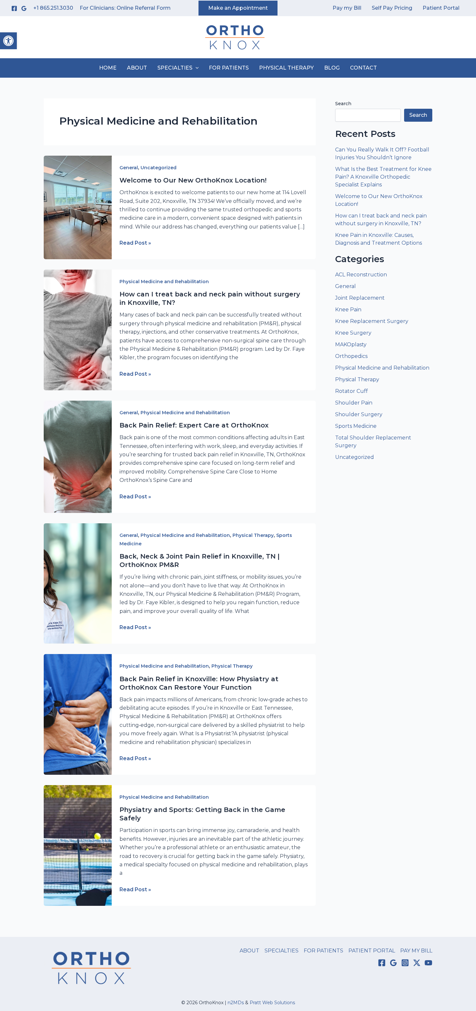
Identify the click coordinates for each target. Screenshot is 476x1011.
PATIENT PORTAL (371, 951)
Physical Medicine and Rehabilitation (164, 281)
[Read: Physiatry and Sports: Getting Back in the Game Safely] (78, 845)
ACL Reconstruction (361, 275)
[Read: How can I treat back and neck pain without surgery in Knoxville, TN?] (78, 330)
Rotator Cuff (351, 391)
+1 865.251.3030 (53, 8)
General (128, 168)
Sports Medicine (356, 426)
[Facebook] (14, 8)
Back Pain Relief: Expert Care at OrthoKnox (193, 425)
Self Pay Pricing (392, 8)
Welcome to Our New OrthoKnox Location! (192, 180)
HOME (108, 68)
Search (343, 103)
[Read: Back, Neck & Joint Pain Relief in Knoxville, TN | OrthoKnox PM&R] (78, 583)
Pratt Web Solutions (272, 1002)
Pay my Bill (347, 8)
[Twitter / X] (417, 963)
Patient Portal (441, 8)
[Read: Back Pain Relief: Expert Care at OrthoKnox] (78, 456)
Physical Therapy (253, 535)
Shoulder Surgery (358, 414)
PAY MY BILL (416, 951)
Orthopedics (351, 356)
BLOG (332, 68)
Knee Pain (348, 309)
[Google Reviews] (24, 8)
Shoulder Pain (353, 403)
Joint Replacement (360, 298)
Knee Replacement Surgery (371, 321)
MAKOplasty (351, 344)
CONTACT (363, 68)
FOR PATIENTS (229, 68)
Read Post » (135, 243)
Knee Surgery (353, 333)
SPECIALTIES (174, 68)
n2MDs (236, 1002)
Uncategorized (158, 168)
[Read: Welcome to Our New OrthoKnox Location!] (78, 207)
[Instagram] (405, 963)
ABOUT (137, 68)
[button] (8, 40)
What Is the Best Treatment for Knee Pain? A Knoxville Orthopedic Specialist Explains (383, 177)
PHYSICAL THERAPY (286, 68)
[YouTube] (428, 963)
